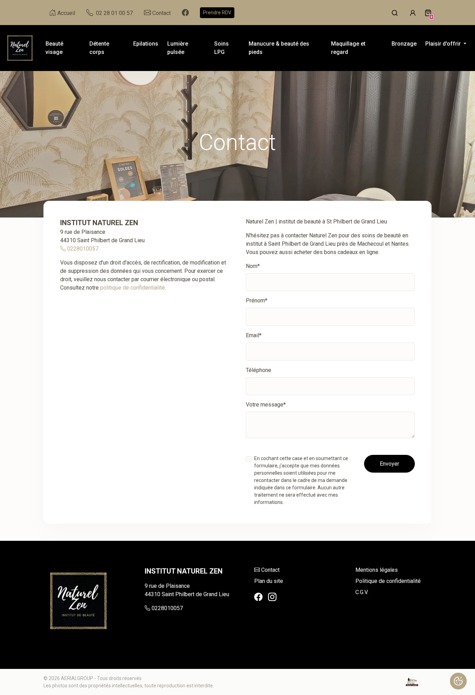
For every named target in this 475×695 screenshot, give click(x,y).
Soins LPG (221, 47)
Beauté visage (54, 47)
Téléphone (258, 370)
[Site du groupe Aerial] (412, 682)
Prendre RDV (217, 12)
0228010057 (82, 248)
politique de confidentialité (132, 287)
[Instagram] (272, 597)
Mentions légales (376, 570)
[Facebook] (258, 597)
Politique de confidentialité (388, 581)
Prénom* (256, 300)
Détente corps (99, 47)
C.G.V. (361, 592)
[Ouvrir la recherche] (394, 12)
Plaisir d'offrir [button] (443, 43)
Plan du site (268, 581)
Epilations (145, 43)
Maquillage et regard (348, 47)
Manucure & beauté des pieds (279, 47)
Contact (270, 570)
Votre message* (266, 404)
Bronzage (404, 43)
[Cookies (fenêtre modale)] (458, 681)
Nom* (253, 266)
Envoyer (389, 463)
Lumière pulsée (177, 47)
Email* (253, 335)
